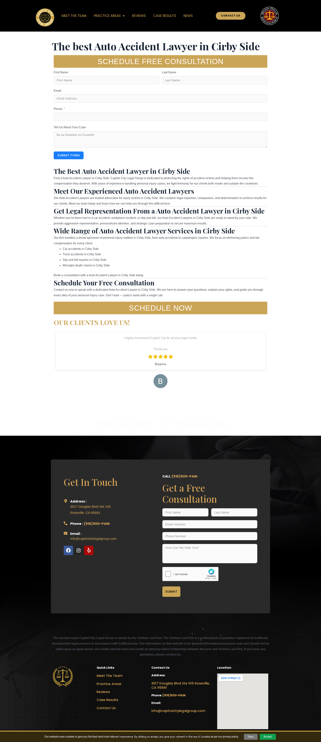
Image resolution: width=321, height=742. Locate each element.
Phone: (157, 695)
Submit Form (69, 155)
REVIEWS (139, 15)
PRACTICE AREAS (107, 15)
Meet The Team (110, 675)
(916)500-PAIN (97, 523)
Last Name (169, 72)
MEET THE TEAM (74, 15)
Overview (161, 423)
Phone (58, 108)
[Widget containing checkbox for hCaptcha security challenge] (190, 574)
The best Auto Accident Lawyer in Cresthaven (200, 423)
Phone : (77, 523)
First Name (61, 72)
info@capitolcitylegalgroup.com (93, 539)
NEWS (188, 15)
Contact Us (106, 708)
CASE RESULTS (164, 15)
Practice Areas (109, 683)
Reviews (103, 691)
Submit (171, 591)
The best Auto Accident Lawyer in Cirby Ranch (121, 423)
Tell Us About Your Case (70, 127)
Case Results (107, 699)
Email (57, 90)
